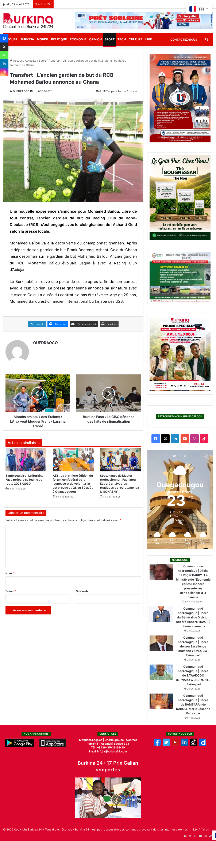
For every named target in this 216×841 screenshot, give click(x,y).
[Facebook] (4, 38)
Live (148, 39)
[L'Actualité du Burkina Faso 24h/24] (28, 20)
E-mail (10, 591)
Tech (121, 39)
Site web (82, 591)
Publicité (92, 743)
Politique (59, 39)
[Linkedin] (4, 63)
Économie (78, 39)
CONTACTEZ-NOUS (183, 39)
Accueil (17, 60)
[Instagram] (4, 72)
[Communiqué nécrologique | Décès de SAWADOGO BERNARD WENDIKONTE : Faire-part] (161, 672)
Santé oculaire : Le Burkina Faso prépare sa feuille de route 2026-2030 (24, 479)
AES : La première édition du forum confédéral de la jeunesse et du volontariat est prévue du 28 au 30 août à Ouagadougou (73, 483)
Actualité (30, 60)
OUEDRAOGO (21, 91)
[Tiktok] (193, 745)
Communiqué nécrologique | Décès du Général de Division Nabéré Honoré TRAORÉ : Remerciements (193, 617)
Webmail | (106, 743)
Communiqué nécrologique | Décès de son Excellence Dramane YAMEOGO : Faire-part (193, 646)
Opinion (95, 39)
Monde (42, 39)
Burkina (27, 39)
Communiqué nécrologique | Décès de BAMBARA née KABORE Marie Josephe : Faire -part (193, 704)
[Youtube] (175, 745)
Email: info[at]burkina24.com (108, 751)
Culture (135, 39)
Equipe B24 (121, 743)
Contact (131, 740)
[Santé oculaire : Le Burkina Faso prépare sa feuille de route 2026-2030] (25, 459)
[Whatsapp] (4, 55)
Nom (9, 573)
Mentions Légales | (92, 740)
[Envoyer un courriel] (31, 91)
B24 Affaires (201, 829)
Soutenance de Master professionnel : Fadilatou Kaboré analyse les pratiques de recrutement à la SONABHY (119, 483)
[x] (166, 745)
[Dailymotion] (202, 745)
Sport (110, 39)
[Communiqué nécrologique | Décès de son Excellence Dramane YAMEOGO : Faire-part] (161, 643)
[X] (4, 46)
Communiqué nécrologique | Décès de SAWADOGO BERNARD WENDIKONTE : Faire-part (193, 675)
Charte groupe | (115, 740)
